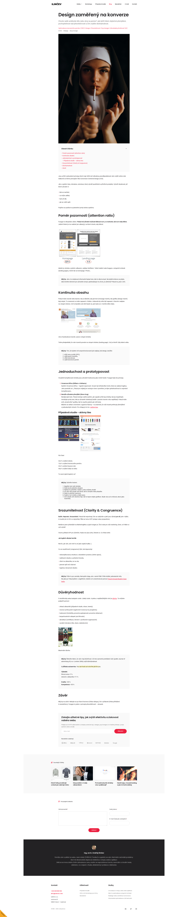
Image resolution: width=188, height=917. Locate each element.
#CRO (60, 31)
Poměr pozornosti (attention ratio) (73, 153)
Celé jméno (113, 809)
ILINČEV (56, 4)
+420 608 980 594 (56, 891)
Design (88, 28)
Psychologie (105, 28)
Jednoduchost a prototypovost (72, 158)
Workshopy (88, 4)
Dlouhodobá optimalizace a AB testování (120, 898)
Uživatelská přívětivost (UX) (118, 28)
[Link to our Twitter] (131, 909)
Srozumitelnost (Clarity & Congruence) (74, 163)
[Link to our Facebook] (125, 909)
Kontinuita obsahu (68, 156)
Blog (110, 4)
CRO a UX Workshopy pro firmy (89, 893)
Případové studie (100, 4)
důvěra (114, 598)
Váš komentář (63, 809)
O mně (127, 4)
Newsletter (118, 4)
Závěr (64, 168)
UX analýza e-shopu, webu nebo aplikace (120, 890)
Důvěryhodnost (67, 165)
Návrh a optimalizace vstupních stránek (119, 893)
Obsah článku (67, 149)
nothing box (94, 407)
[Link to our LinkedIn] (136, 909)
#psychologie (74, 31)
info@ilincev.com (57, 893)
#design (65, 31)
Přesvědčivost (95, 28)
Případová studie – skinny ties (73, 161)
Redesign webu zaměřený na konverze (119, 896)
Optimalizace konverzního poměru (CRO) (71, 28)
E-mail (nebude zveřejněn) (118, 819)
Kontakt (134, 4)
